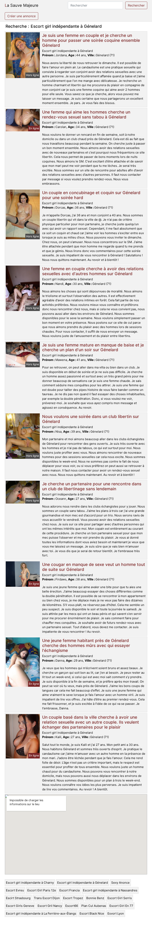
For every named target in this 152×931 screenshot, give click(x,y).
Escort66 (71, 906)
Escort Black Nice (92, 913)
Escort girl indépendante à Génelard (82, 882)
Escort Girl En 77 (121, 906)
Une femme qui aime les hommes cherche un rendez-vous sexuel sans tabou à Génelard (86, 114)
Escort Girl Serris (119, 898)
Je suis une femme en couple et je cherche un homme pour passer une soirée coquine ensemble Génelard (91, 40)
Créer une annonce (21, 16)
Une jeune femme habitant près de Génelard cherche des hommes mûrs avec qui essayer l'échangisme (86, 645)
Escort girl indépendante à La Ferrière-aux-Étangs (41, 913)
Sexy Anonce (120, 882)
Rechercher (136, 5)
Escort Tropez (73, 898)
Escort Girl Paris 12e (41, 890)
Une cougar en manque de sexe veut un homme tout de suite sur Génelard (93, 567)
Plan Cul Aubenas (93, 906)
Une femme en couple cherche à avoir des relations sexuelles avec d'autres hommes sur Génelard (92, 271)
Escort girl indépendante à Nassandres (110, 890)
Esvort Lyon (115, 913)
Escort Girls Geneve (20, 906)
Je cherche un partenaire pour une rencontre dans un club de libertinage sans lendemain (91, 486)
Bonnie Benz (95, 898)
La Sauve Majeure (21, 5)
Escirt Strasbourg (18, 898)
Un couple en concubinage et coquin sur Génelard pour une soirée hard (91, 195)
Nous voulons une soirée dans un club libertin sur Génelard (90, 419)
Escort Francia (69, 890)
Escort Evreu (15, 890)
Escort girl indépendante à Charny (30, 882)
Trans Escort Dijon (47, 898)
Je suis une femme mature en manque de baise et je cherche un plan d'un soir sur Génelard (93, 347)
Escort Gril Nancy (50, 906)
